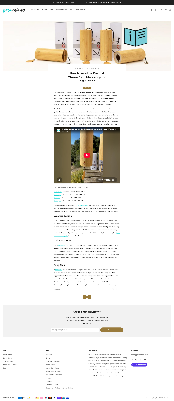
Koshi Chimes (33, 10)
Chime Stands (61, 10)
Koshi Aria (57, 198)
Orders (48, 358)
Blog (91, 10)
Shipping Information (53, 371)
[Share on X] (113, 289)
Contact (49, 381)
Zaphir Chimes (47, 10)
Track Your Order (52, 385)
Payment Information (53, 361)
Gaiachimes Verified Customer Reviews (60, 388)
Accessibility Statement (54, 375)
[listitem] (63, 2)
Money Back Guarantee (54, 368)
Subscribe (111, 330)
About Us (49, 355)
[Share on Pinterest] (116, 289)
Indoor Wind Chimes (78, 10)
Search (48, 378)
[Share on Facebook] (110, 289)
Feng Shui (58, 270)
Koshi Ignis (57, 201)
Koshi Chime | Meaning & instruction (87, 68)
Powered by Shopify (152, 398)
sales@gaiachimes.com (139, 355)
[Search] (170, 10)
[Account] (161, 10)
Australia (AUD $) (150, 10)
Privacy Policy (50, 365)
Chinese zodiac (63, 245)
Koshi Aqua (57, 195)
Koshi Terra (58, 192)
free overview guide (81, 205)
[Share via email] (119, 289)
